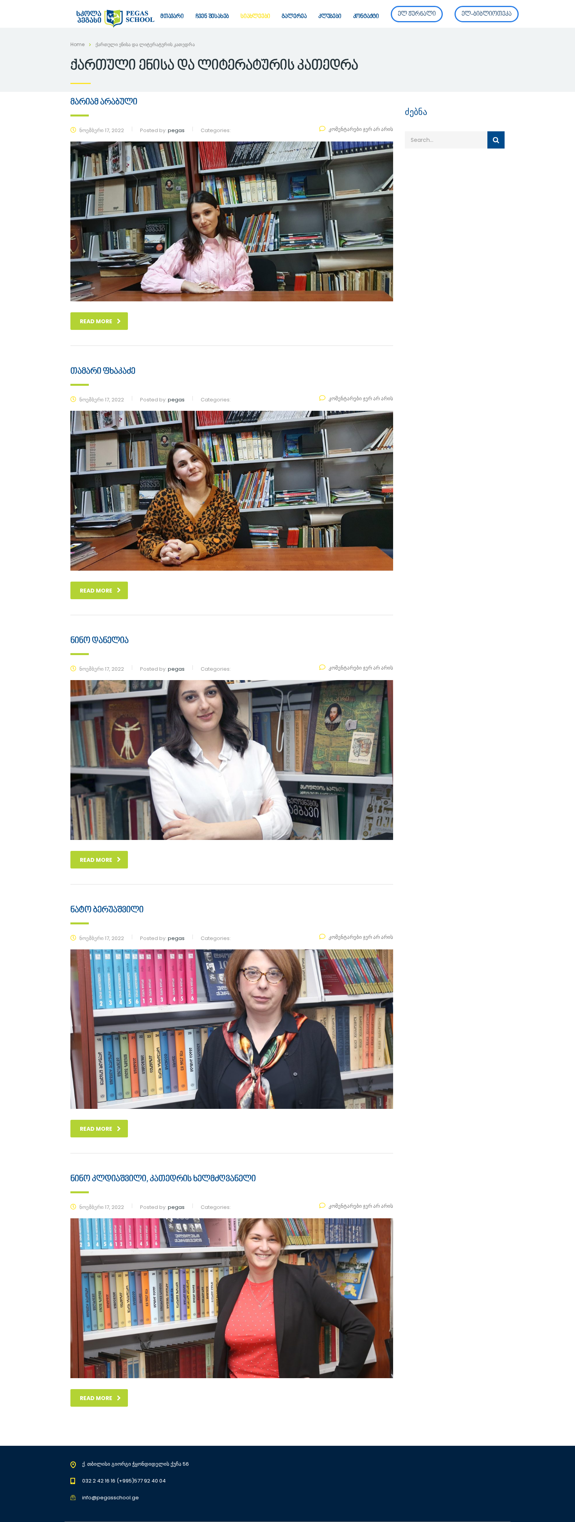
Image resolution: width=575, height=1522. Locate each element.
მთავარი (172, 17)
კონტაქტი (366, 17)
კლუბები (329, 17)
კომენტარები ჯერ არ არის (361, 129)
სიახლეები (255, 17)
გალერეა (294, 17)
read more (96, 321)
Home (77, 44)
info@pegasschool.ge (110, 1497)
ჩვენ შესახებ (212, 17)
